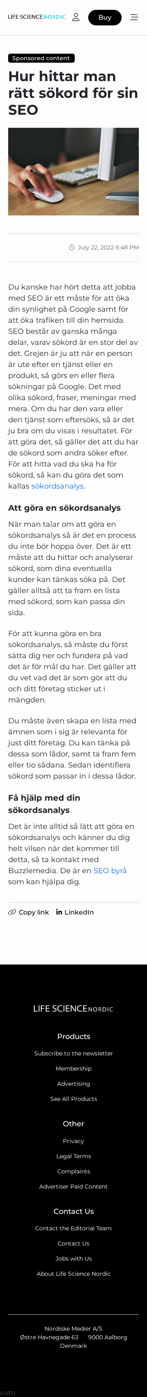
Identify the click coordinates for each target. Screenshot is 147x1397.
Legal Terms (73, 1156)
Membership (73, 1068)
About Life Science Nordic (74, 1273)
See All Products (73, 1099)
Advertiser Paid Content (73, 1186)
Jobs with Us (74, 1258)
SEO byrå (110, 870)
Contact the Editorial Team (73, 1228)
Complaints (73, 1171)
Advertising (73, 1083)
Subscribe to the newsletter (73, 1053)
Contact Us (73, 1243)
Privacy (73, 1141)
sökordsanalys (57, 486)
